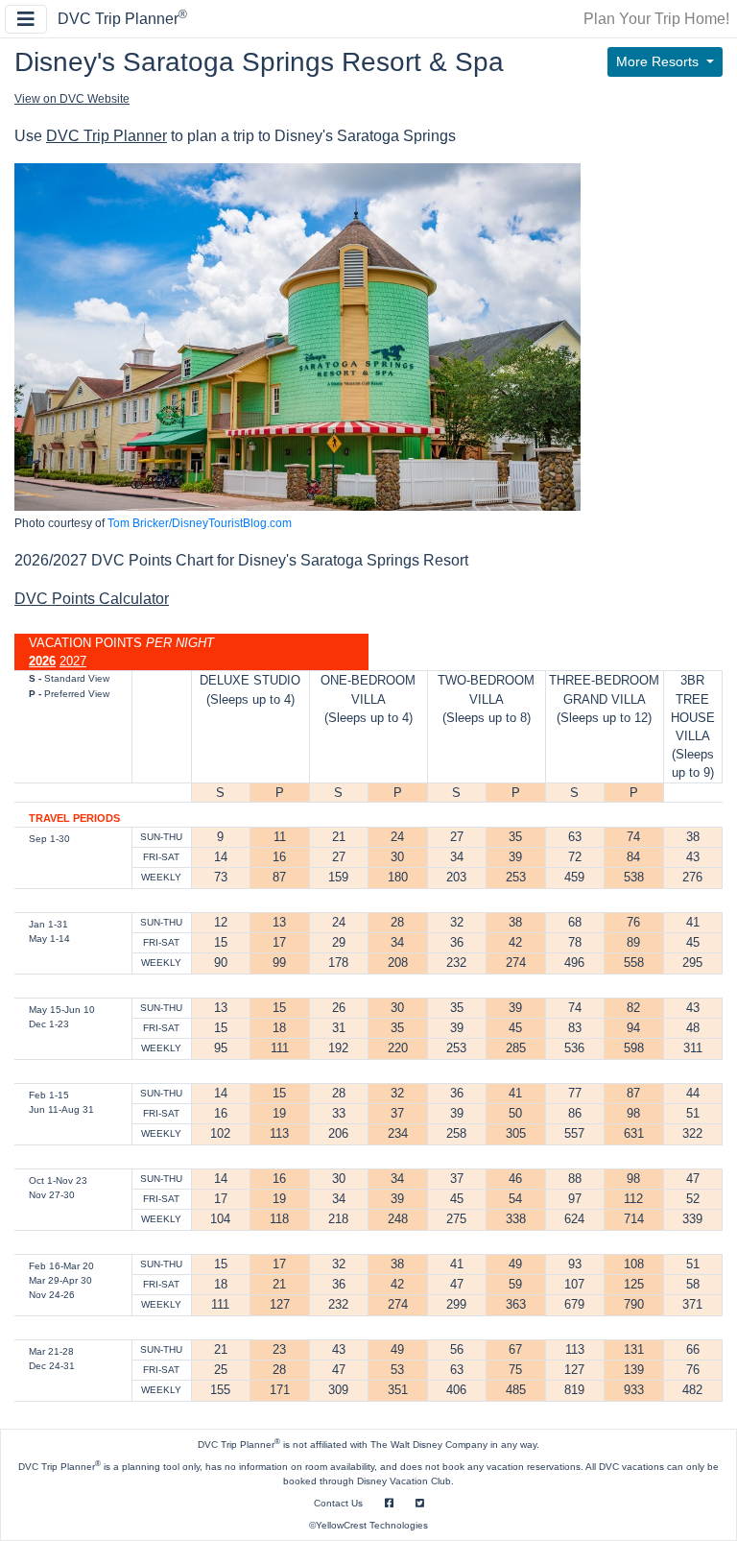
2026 (42, 661)
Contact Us (338, 1503)
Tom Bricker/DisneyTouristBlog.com (199, 523)
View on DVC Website (72, 99)
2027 (72, 661)
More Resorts (659, 61)
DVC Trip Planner (122, 19)
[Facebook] (389, 1503)
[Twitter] (420, 1503)
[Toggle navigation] (26, 19)
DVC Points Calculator (91, 598)
